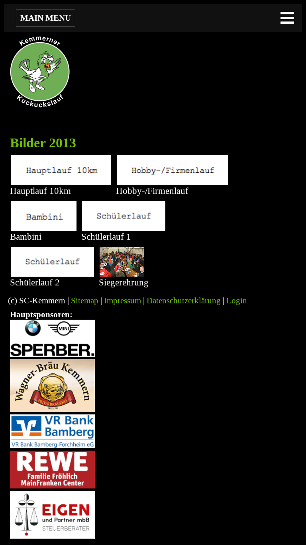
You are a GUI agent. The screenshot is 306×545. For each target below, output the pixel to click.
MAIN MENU (45, 18)
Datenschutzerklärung (184, 300)
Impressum (122, 300)
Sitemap (84, 300)
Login (236, 300)
